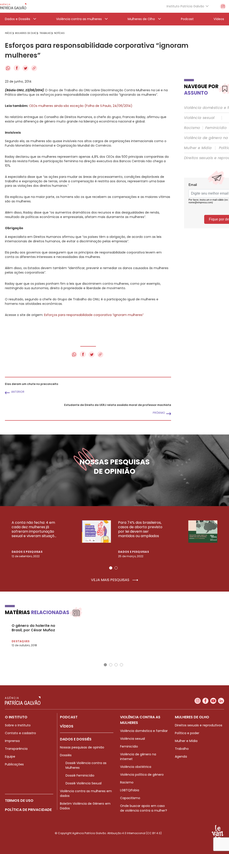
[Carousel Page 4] (121, 664)
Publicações (14, 764)
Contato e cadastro (20, 733)
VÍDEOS (66, 726)
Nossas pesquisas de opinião (82, 747)
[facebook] (205, 701)
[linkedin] (221, 701)
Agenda (181, 756)
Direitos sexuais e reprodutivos (198, 725)
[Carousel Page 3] (116, 664)
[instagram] (223, 6)
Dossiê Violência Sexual (84, 783)
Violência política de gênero (142, 774)
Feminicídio (216, 128)
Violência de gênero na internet (138, 756)
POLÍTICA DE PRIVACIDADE (28, 809)
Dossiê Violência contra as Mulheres (86, 765)
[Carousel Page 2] (116, 567)
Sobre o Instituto (18, 725)
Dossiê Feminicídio (80, 775)
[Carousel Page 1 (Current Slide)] (110, 567)
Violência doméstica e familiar (144, 731)
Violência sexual (199, 118)
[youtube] (213, 701)
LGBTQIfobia (129, 790)
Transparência (16, 748)
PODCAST (69, 717)
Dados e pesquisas (27, 552)
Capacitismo (130, 798)
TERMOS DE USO (19, 800)
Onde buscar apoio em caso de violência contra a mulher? (143, 808)
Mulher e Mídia (198, 148)
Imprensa (12, 741)
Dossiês (66, 755)
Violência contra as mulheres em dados (86, 793)
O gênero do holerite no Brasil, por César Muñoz (33, 627)
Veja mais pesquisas (110, 580)
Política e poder (187, 733)
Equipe (10, 756)
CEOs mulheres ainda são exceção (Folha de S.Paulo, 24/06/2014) (80, 106)
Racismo (192, 128)
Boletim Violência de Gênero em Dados (85, 805)
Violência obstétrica (135, 767)
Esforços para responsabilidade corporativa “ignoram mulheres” (94, 315)
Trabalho (182, 748)
